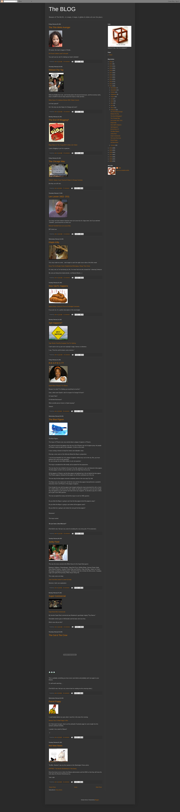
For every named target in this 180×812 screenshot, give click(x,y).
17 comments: (66, 188)
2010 (111, 148)
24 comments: (66, 153)
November (113, 90)
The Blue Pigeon (56, 419)
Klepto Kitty (54, 242)
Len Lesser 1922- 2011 (59, 196)
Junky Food (54, 542)
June (112, 101)
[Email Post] (72, 61)
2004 (111, 161)
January (113, 145)
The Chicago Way (57, 161)
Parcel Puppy (55, 701)
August (113, 96)
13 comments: (67, 626)
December (113, 88)
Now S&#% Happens (58, 286)
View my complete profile (122, 170)
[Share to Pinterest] (83, 62)
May (112, 103)
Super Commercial (57, 596)
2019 (111, 68)
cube (119, 168)
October (113, 92)
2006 (111, 156)
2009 (111, 150)
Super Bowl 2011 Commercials (57, 612)
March (112, 107)
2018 (111, 70)
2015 (111, 77)
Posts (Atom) (59, 790)
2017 (111, 72)
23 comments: (67, 533)
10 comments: (67, 111)
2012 (111, 83)
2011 (111, 86)
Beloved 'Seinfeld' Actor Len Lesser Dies (60, 226)
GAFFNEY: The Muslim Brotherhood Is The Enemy (63, 768)
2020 (111, 66)
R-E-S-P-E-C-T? (56, 363)
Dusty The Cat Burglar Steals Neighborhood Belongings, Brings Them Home (69, 266)
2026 (111, 61)
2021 (111, 64)
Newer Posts (52, 787)
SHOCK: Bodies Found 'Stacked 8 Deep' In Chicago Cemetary (66, 180)
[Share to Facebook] (81, 62)
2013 (111, 81)
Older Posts (99, 787)
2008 (111, 152)
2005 (111, 159)
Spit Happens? (55, 323)
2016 (111, 75)
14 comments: (66, 587)
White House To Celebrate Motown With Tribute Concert (64, 100)
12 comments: (67, 277)
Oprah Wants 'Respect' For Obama (58, 385)
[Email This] (75, 62)
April (112, 105)
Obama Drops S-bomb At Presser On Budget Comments (64, 306)
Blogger (97, 800)
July (112, 99)
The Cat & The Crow (58, 635)
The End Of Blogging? (59, 120)
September (114, 94)
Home (75, 787)
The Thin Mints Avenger (59, 27)
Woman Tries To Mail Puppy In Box (58, 720)
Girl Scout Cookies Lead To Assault (58, 53)
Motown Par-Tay (56, 70)
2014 (111, 79)
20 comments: (66, 61)
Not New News (55, 745)
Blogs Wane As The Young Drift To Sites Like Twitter (63, 145)
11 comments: (67, 234)
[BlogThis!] (77, 62)
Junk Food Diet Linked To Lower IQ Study (60, 579)
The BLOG (62, 9)
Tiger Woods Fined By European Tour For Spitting (62, 343)
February (113, 109)
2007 (111, 154)
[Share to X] (79, 62)
